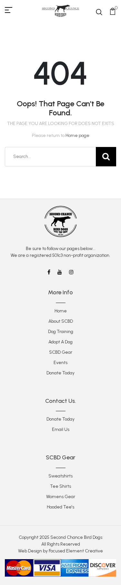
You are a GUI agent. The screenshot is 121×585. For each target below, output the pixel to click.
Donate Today (60, 373)
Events (60, 362)
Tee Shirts (60, 486)
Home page (77, 135)
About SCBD (60, 321)
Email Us (60, 429)
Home (61, 311)
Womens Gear (60, 496)
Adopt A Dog (60, 342)
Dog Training (60, 331)
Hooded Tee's (60, 507)
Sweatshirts (60, 476)
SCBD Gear (60, 352)
